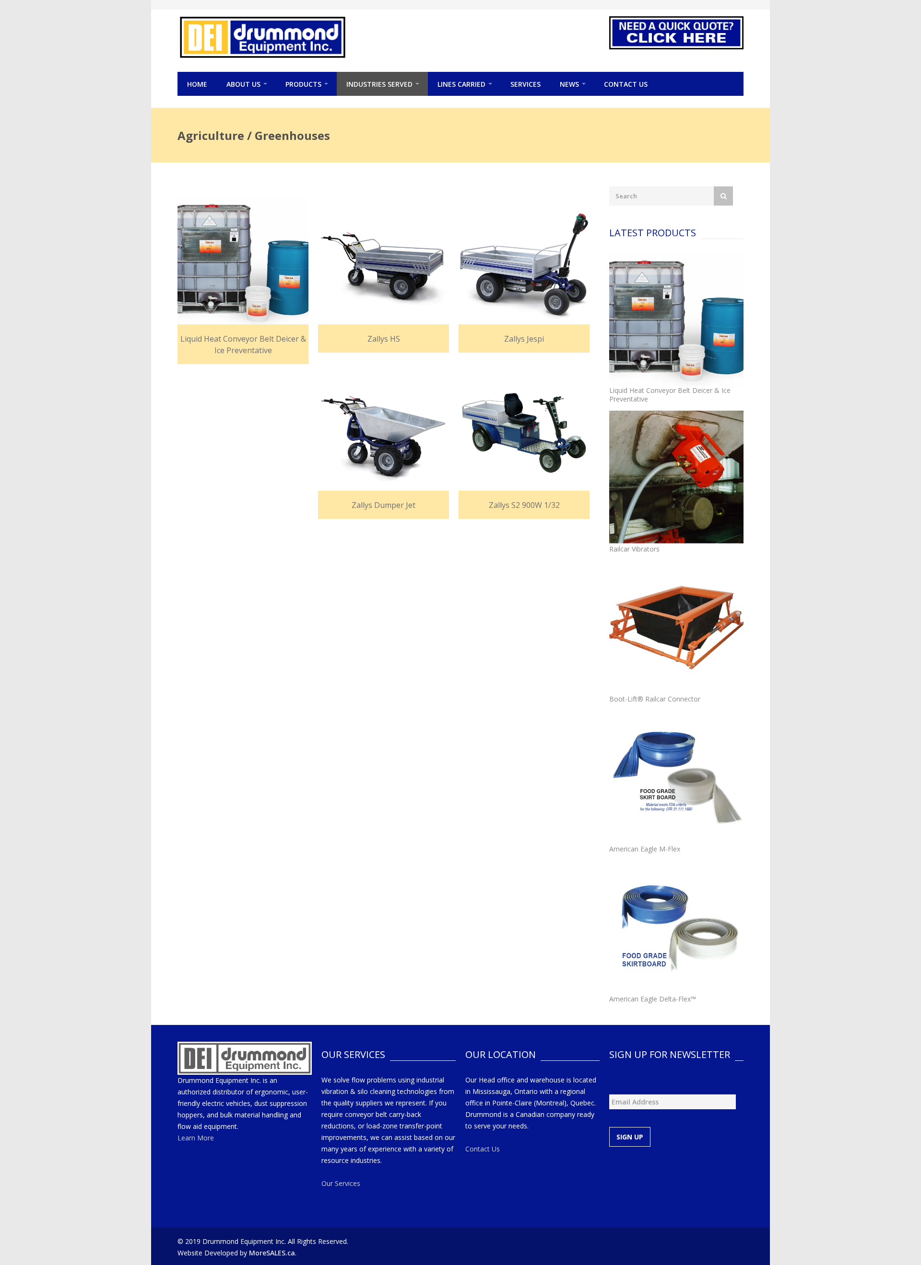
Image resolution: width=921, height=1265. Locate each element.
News (569, 84)
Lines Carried (461, 84)
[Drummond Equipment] (262, 37)
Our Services (340, 1183)
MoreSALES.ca (272, 1252)
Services (525, 84)
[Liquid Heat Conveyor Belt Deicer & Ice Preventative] (242, 261)
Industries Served (379, 84)
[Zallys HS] (383, 261)
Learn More (195, 1137)
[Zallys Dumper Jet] (383, 427)
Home (197, 84)
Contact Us (626, 84)
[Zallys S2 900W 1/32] (524, 427)
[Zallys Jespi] (524, 261)
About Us (243, 84)
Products (303, 84)
